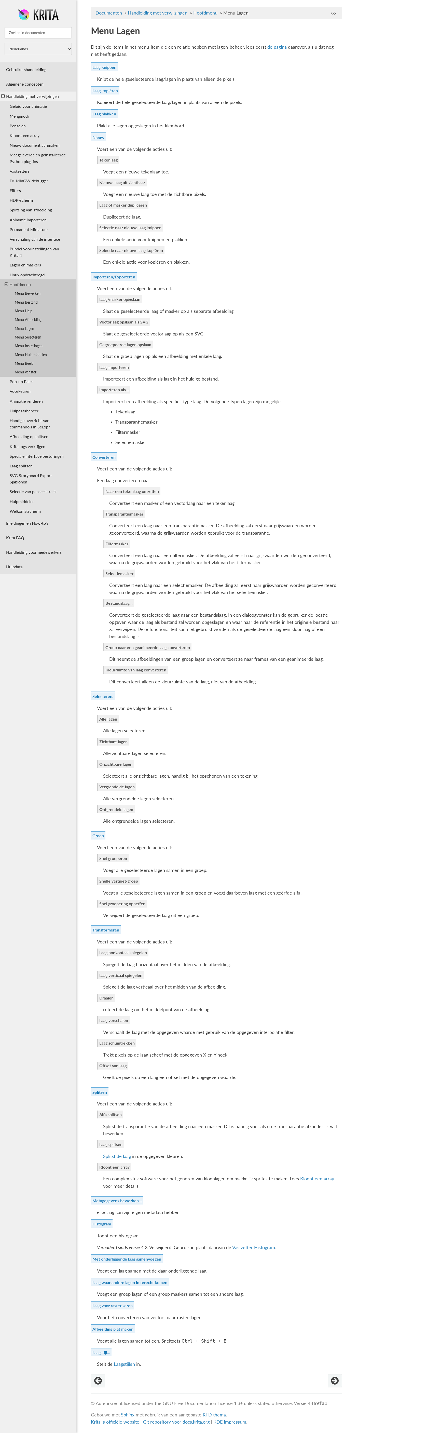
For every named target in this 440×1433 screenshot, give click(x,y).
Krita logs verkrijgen (27, 446)
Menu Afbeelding (28, 319)
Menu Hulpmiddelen (31, 355)
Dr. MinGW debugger (29, 180)
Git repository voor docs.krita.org (177, 1422)
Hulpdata (14, 566)
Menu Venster (25, 372)
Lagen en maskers (25, 264)
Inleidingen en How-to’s (27, 523)
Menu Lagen (24, 328)
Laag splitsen (21, 465)
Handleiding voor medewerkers (34, 552)
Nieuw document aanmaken (35, 145)
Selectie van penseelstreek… (35, 491)
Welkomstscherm (25, 511)
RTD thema (214, 1414)
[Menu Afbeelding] (98, 1380)
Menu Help (23, 311)
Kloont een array (24, 135)
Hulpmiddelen (22, 501)
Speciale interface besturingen (37, 456)
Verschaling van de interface (35, 239)
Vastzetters (20, 171)
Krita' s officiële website (115, 1422)
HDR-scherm (21, 200)
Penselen (18, 125)
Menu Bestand (26, 302)
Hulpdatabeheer (24, 410)
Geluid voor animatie (28, 106)
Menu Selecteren (28, 337)
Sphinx (127, 1414)
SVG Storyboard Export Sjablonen (31, 478)
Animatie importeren (28, 219)
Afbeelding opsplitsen (29, 436)
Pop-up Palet (21, 381)
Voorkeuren (20, 391)
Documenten (108, 13)
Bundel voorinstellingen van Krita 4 (34, 252)
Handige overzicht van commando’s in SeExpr (30, 423)
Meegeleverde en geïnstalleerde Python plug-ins (38, 158)
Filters (15, 190)
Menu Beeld (24, 363)
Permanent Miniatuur (29, 229)
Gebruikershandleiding (26, 69)
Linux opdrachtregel (27, 274)
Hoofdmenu (20, 284)
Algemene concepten (25, 84)
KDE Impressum (229, 1422)
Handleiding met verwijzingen (32, 96)
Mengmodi (19, 116)
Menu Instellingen (29, 346)
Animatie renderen (26, 401)
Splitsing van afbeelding (31, 209)
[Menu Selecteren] (335, 1380)
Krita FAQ (15, 537)
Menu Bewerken (27, 293)
